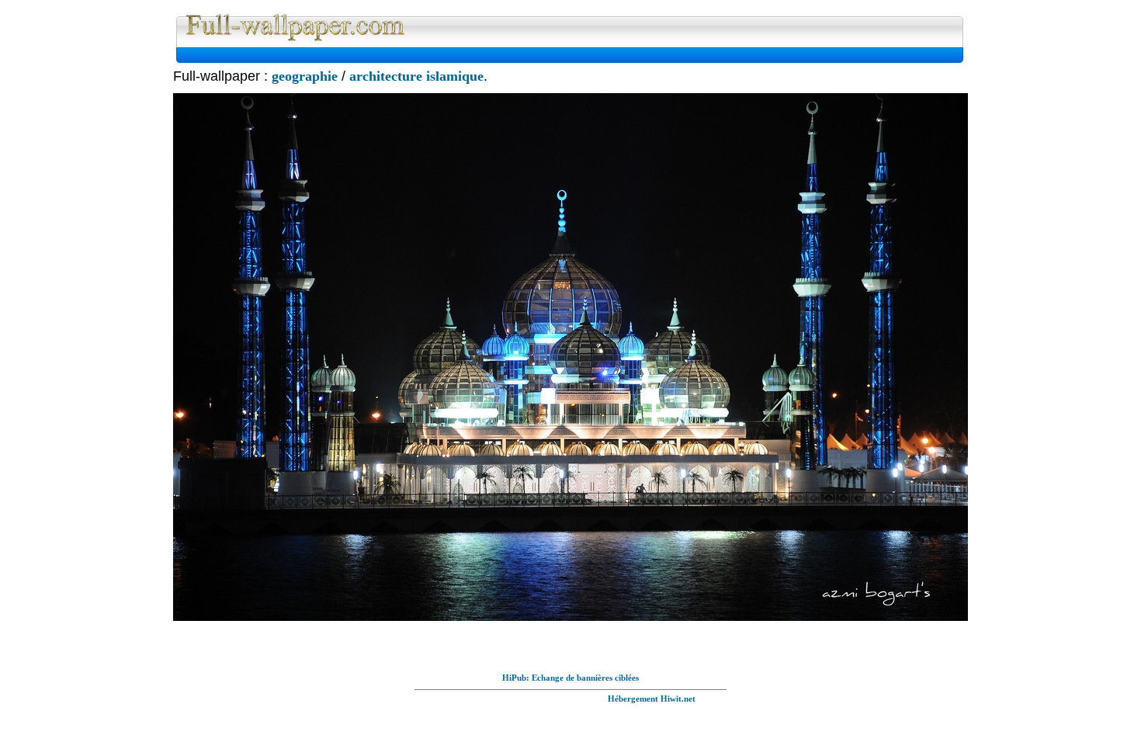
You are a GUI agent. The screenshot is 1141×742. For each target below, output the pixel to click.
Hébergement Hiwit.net (651, 698)
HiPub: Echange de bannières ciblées (570, 677)
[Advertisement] (364, 55)
